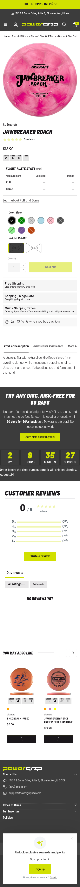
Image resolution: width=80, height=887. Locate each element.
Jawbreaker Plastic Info (48, 346)
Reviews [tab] (14, 573)
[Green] (21, 220)
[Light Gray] (31, 220)
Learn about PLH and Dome (21, 200)
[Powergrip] (22, 770)
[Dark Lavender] (21, 230)
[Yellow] (55, 709)
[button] (5, 24)
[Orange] (8, 709)
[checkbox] (38, 584)
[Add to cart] (21, 739)
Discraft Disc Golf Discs (43, 36)
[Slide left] (63, 653)
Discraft (10, 125)
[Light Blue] (40, 220)
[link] (40, 14)
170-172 (16, 247)
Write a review (40, 556)
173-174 (34, 247)
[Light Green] (11, 230)
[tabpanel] (40, 611)
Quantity (12, 259)
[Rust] (31, 230)
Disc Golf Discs (20, 36)
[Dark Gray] (60, 220)
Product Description (16, 346)
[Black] (11, 220)
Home (7, 36)
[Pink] (50, 220)
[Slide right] (73, 653)
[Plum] (50, 709)
